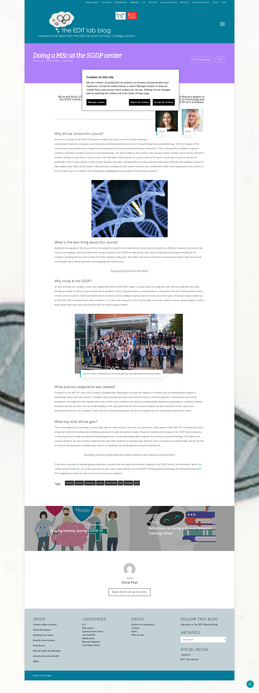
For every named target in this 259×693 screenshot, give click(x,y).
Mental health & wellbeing (46, 650)
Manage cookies (96, 102)
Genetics (100, 483)
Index (224, 2)
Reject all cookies (140, 102)
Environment (90, 483)
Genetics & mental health (46, 656)
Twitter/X (186, 654)
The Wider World (121, 2)
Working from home (43, 635)
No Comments (203, 59)
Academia (69, 483)
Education (79, 483)
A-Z (144, 2)
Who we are (184, 2)
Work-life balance (42, 629)
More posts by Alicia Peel (129, 592)
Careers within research (45, 624)
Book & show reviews (44, 640)
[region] (130, 90)
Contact (215, 2)
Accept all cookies (163, 102)
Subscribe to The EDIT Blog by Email (199, 624)
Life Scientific (106, 2)
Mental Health (111, 483)
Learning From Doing (169, 2)
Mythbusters (134, 2)
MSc (120, 483)
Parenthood (39, 645)
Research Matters (92, 2)
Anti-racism (153, 2)
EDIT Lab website (190, 659)
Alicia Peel (39, 61)
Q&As (36, 661)
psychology (128, 483)
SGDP (137, 483)
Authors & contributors (200, 2)
